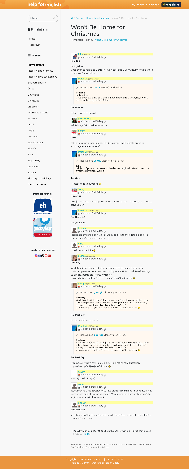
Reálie (31, 130)
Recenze (32, 136)
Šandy (81, 131)
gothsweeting (84, 118)
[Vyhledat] (54, 18)
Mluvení (32, 118)
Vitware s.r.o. (97, 459)
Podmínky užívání (80, 463)
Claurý (81, 372)
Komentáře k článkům (98, 18)
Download (33, 94)
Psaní (31, 124)
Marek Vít (88, 79)
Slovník (32, 148)
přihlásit (87, 434)
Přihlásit (32, 38)
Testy (30, 154)
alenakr (82, 403)
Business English (37, 82)
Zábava (32, 172)
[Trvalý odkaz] (105, 57)
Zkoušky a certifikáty (39, 178)
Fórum (79, 18)
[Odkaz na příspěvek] (77, 87)
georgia (86, 256)
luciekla (82, 228)
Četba (31, 88)
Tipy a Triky (34, 160)
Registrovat (34, 45)
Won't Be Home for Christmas (110, 40)
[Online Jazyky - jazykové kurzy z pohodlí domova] (42, 227)
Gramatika (33, 100)
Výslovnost (34, 166)
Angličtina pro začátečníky (42, 76)
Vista (80, 244)
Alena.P (82, 384)
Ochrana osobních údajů (105, 463)
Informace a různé (38, 112)
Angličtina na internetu (40, 70)
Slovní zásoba (35, 142)
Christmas (33, 106)
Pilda (84, 54)
